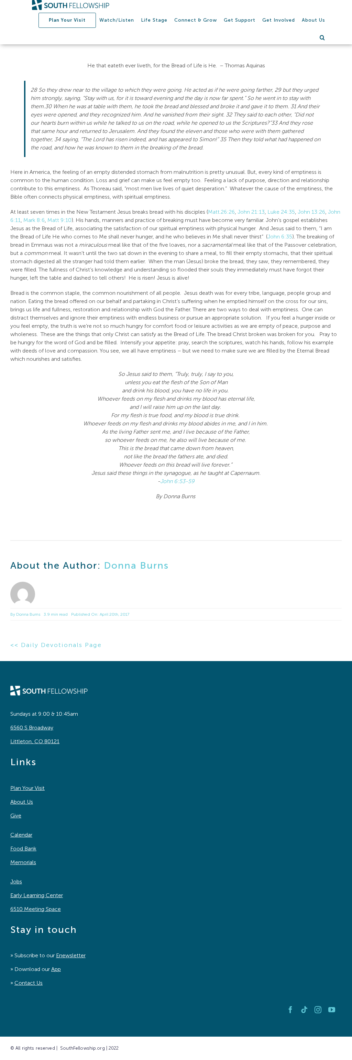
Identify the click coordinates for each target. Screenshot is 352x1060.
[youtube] (331, 1009)
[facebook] (290, 1009)
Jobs (16, 881)
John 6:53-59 (177, 481)
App (56, 969)
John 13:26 (311, 212)
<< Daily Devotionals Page (56, 645)
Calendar (21, 835)
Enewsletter (71, 955)
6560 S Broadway (31, 727)
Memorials (23, 862)
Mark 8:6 (34, 220)
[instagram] (318, 1009)
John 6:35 (279, 236)
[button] (322, 37)
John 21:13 (251, 212)
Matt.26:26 (221, 212)
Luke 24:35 (281, 212)
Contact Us (28, 983)
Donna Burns (136, 565)
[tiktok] (304, 1009)
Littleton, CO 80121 (34, 741)
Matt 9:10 (59, 220)
